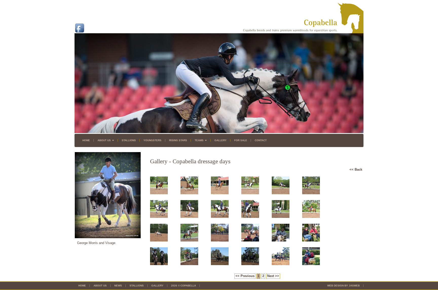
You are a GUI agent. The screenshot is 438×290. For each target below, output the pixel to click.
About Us (100, 285)
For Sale (240, 140)
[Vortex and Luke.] (280, 217)
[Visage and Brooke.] (250, 217)
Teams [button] (199, 140)
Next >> (273, 276)
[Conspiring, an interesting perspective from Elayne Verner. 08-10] (250, 240)
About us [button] (105, 140)
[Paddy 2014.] (189, 193)
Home (86, 140)
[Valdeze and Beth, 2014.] (250, 193)
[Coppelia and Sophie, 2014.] (311, 217)
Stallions (129, 140)
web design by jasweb (343, 285)
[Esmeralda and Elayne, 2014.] (159, 240)
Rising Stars (178, 140)
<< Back (356, 169)
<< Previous (244, 276)
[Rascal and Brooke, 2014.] (220, 193)
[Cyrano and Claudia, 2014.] (189, 240)
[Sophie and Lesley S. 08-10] (311, 240)
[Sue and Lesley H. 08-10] (280, 240)
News (118, 285)
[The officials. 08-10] (311, 264)
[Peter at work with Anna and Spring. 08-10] (220, 240)
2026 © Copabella (183, 285)
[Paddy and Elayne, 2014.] (159, 193)
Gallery (220, 140)
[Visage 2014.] (280, 193)
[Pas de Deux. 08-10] (159, 264)
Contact (261, 140)
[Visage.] (189, 217)
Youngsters (152, 140)
